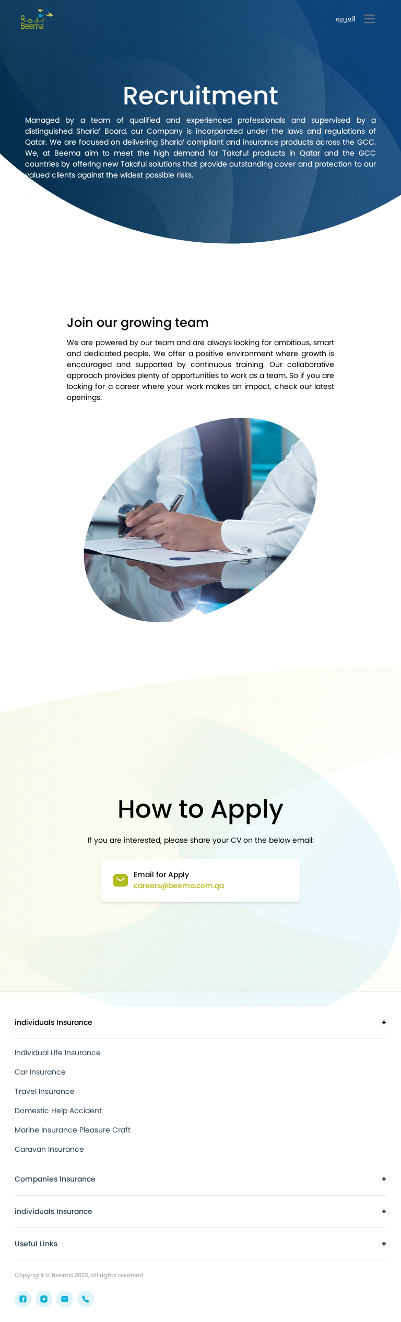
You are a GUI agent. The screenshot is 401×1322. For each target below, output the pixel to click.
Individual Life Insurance (58, 1052)
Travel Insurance (45, 1091)
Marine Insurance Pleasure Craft (73, 1130)
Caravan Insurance (49, 1149)
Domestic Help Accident (58, 1110)
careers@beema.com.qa (179, 885)
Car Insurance (40, 1072)
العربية (345, 19)
